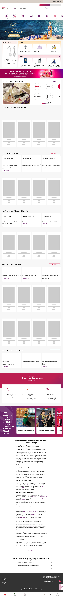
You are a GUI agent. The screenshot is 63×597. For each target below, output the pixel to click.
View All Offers (55, 153)
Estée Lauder (23, 517)
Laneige (28, 515)
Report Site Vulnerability (6, 583)
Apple (27, 484)
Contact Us (4, 582)
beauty (18, 473)
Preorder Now (26, 278)
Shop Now (6, 170)
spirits (19, 501)
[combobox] (29, 8)
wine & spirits (32, 473)
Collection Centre (39, 535)
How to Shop (4, 576)
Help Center (4, 578)
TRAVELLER (31, 381)
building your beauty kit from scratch (30, 511)
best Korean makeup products (36, 509)
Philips (29, 484)
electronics (23, 473)
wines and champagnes (39, 498)
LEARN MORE (53, 376)
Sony (33, 484)
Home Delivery (4, 579)
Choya (26, 501)
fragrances (31, 526)
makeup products (35, 514)
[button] (56, 38)
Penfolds (23, 499)
